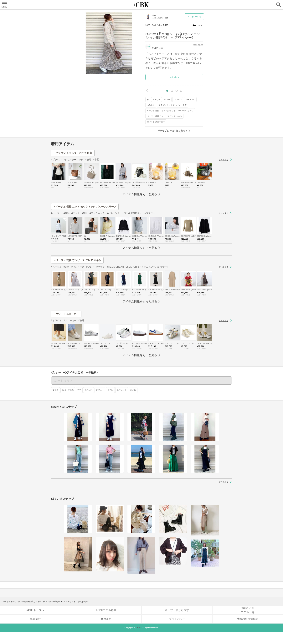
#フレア (90, 267)
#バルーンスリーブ (116, 213)
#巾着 (96, 159)
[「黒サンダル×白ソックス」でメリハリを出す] (205, 459)
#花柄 (66, 267)
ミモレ (110, 390)
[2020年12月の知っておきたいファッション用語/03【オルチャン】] (110, 554)
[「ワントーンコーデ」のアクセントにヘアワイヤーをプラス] (141, 519)
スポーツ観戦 (68, 390)
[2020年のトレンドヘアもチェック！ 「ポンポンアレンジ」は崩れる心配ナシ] (110, 519)
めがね (133, 390)
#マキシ (100, 267)
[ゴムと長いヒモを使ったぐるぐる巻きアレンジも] (205, 520)
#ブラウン (56, 159)
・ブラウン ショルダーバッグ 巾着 (72, 153)
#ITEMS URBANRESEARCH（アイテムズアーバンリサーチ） (139, 267)
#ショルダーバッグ (73, 159)
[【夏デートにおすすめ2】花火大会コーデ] (141, 427)
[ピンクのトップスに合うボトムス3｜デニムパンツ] (110, 459)
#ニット (75, 213)
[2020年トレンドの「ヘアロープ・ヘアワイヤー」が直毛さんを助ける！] (78, 519)
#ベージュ (56, 213)
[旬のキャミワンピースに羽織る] (205, 427)
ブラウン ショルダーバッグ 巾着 (172, 105)
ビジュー (100, 390)
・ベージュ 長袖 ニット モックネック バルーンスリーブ (84, 206)
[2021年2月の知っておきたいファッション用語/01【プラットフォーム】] (173, 519)
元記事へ (174, 77)
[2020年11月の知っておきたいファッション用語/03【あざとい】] (78, 554)
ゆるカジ (151, 105)
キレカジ (178, 99)
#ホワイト (56, 320)
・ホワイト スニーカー (66, 313)
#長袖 (66, 213)
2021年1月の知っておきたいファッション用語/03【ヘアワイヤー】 (172, 36)
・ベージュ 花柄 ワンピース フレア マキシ (77, 260)
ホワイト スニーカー (156, 122)
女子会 (55, 390)
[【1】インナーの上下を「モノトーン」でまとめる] (78, 427)
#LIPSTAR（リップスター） (143, 213)
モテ (79, 390)
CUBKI (141, 4)
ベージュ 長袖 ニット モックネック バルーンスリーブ (170, 111)
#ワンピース (77, 267)
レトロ (167, 99)
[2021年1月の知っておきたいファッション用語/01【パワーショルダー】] (205, 553)
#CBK (139, 628)
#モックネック (97, 213)
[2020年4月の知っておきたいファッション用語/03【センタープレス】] (141, 555)
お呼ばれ (88, 390)
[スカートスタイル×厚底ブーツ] (173, 427)
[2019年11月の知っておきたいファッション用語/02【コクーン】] (173, 551)
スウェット (121, 390)
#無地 (88, 159)
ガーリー (156, 99)
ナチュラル (190, 99)
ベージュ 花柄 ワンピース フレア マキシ (164, 116)
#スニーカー (70, 320)
